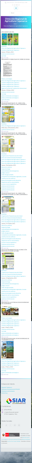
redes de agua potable (7, 174)
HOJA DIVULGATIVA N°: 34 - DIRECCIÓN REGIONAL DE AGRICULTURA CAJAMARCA (14, 133)
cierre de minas (6, 99)
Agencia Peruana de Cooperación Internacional (14, 88)
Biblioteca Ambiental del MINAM (11, 389)
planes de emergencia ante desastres (11, 180)
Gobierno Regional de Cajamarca (10, 50)
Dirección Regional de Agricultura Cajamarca (13, 48)
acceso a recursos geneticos (9, 184)
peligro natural (5, 172)
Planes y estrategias (7, 79)
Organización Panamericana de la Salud (12, 155)
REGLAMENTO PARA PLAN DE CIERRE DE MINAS (16, 59)
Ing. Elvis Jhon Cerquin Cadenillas (13, 441)
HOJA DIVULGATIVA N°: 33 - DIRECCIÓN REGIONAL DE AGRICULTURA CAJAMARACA (14, 193)
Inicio (15, 24)
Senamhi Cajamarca (7, 387)
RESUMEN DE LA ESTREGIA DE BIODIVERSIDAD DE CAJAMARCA (15, 303)
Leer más (5, 57)
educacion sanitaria (7, 167)
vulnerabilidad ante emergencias (10, 171)
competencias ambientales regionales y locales (14, 176)
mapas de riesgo (6, 169)
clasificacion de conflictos (8, 178)
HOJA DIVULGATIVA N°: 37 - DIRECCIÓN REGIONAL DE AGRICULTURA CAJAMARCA (14, 103)
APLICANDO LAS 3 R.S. (8, 32)
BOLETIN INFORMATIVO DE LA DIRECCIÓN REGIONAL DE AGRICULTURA (14, 250)
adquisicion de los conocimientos (10, 182)
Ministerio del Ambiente (8, 391)
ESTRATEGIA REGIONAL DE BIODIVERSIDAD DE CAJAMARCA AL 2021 (15, 339)
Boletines (4, 46)
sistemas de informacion (8, 54)
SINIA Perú (5, 393)
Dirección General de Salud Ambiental (12, 157)
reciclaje (4, 56)
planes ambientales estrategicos (10, 96)
